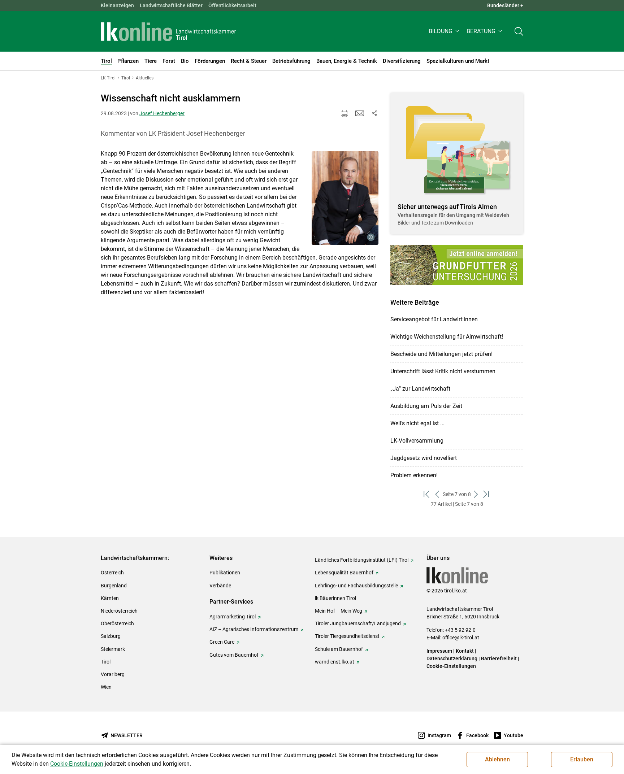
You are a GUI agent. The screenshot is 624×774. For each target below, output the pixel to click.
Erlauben (581, 759)
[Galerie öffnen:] (345, 198)
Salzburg (111, 636)
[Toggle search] (519, 31)
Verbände (220, 585)
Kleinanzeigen (117, 5)
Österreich (112, 572)
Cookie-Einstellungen (451, 666)
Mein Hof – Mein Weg (338, 611)
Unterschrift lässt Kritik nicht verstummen (442, 371)
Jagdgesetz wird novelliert (423, 458)
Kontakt (465, 651)
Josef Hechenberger (162, 113)
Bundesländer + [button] (505, 5)
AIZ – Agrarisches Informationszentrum (253, 629)
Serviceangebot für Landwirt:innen (434, 319)
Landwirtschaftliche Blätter (171, 5)
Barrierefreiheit (499, 658)
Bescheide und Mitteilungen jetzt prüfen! (441, 354)
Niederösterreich (119, 611)
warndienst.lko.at (334, 662)
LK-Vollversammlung (416, 440)
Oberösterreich (117, 623)
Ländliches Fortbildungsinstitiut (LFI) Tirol (361, 560)
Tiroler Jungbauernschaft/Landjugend (358, 623)
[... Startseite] (168, 31)
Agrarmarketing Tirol (232, 616)
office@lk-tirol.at (460, 637)
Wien (106, 687)
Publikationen (224, 572)
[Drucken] (344, 113)
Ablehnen (497, 759)
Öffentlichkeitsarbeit (232, 5)
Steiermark (113, 649)
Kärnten (110, 598)
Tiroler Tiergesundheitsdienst (347, 636)
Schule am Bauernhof (339, 649)
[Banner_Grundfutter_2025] (456, 265)
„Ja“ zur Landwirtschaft (420, 388)
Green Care (221, 642)
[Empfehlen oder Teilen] (374, 113)
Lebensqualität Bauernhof (344, 572)
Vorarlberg (113, 674)
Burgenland (114, 585)
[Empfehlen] (359, 113)
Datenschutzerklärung (451, 658)
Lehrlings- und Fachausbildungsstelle (356, 585)
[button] (445, 31)
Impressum (439, 651)
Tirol (105, 662)
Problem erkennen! (414, 475)
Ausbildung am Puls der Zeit (426, 406)
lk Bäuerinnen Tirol (335, 598)
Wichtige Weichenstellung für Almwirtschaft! (446, 336)
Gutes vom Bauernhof (234, 655)
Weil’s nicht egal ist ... (417, 423)
